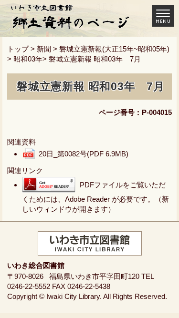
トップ (18, 49)
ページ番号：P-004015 (135, 112)
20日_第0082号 (83, 154)
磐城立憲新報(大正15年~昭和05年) (114, 49)
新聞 (44, 49)
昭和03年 (27, 59)
